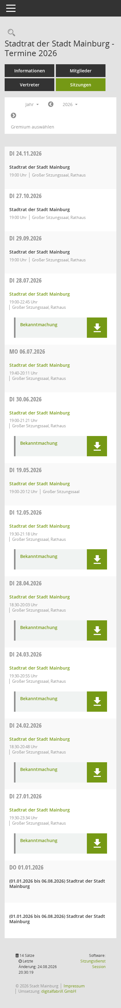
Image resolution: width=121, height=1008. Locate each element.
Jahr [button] (30, 104)
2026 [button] (68, 104)
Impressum (74, 986)
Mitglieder (81, 71)
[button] (97, 327)
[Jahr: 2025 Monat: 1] (50, 104)
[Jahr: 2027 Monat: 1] (13, 115)
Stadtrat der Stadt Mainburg (39, 294)
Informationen (29, 71)
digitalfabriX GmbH (58, 991)
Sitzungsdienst (92, 963)
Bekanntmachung (38, 324)
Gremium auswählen (32, 127)
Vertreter (29, 85)
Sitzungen (80, 85)
